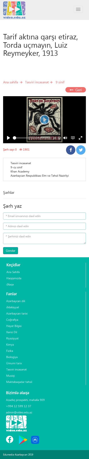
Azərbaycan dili (15, 301)
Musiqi (10, 376)
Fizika (9, 351)
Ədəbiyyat (12, 307)
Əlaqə (10, 284)
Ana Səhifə (13, 272)
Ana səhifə (10, 82)
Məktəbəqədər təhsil (19, 382)
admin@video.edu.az (19, 412)
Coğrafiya (12, 320)
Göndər (10, 251)
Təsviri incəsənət (37, 82)
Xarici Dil (11, 332)
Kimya (10, 344)
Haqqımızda (13, 278)
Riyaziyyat (12, 338)
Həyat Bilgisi (14, 326)
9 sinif (60, 82)
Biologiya (12, 357)
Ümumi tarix (14, 363)
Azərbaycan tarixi (17, 313)
